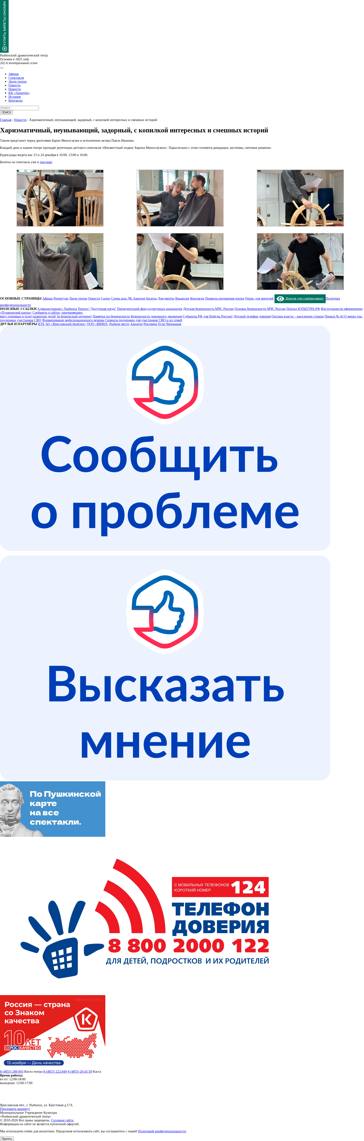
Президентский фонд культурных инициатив (149, 309)
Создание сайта (62, 1120)
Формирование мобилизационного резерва (73, 320)
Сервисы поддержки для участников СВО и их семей (143, 320)
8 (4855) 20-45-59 (80, 1071)
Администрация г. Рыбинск (57, 309)
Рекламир (150, 324)
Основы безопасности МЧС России (260, 309)
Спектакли (16, 77)
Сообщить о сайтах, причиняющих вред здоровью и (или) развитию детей (41, 314)
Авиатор (136, 324)
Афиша (13, 74)
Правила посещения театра (224, 298)
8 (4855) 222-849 (55, 1071)
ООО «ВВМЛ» (97, 324)
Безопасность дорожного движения (156, 316)
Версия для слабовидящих (304, 298)
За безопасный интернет (74, 316)
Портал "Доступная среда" (97, 309)
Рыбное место (119, 324)
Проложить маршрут (15, 1109)
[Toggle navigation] (1, 68)
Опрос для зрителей (259, 298)
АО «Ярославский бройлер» (65, 324)
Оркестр (14, 85)
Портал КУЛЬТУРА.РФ (303, 309)
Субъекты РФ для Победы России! (208, 316)
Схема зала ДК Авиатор (128, 298)
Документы (166, 298)
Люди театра (17, 81)
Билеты (151, 298)
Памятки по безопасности (111, 316)
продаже (46, 162)
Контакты (15, 100)
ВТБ (41, 324)
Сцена (105, 298)
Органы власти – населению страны (298, 316)
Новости (14, 89)
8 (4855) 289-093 (11, 1071)
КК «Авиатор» (19, 93)
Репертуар (61, 298)
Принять (7, 1138)
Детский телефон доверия (252, 316)
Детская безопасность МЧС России (208, 309)
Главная (5, 120)
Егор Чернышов (169, 324)
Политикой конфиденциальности (162, 1131)
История (14, 96)
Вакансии (182, 298)
